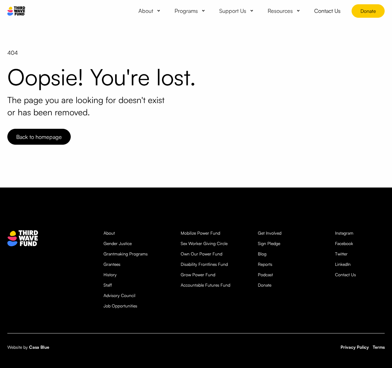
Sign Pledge (269, 243)
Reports (265, 264)
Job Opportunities (120, 305)
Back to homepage (39, 136)
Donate (368, 11)
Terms (379, 347)
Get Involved (269, 233)
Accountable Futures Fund (205, 285)
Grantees (112, 264)
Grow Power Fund (198, 274)
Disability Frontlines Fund (204, 264)
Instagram (344, 233)
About (109, 233)
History (110, 274)
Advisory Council (119, 295)
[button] (150, 10)
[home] (16, 11)
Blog (262, 253)
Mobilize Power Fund (200, 233)
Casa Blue (39, 347)
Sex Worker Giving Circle (204, 243)
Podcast (265, 274)
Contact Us (345, 274)
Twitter (341, 253)
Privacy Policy (355, 347)
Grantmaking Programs (126, 253)
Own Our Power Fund (201, 253)
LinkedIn (343, 264)
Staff (108, 285)
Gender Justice (118, 243)
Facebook (344, 243)
